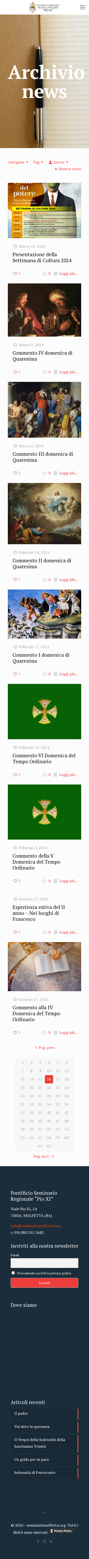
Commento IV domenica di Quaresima (43, 355)
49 (22, 1129)
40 (49, 1112)
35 (58, 1104)
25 (22, 1095)
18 (66, 1079)
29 (58, 1095)
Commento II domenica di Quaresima (42, 563)
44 (31, 1120)
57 (40, 1137)
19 (22, 1087)
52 (49, 1129)
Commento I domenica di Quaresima (41, 657)
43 (22, 1120)
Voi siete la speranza (31, 1426)
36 (66, 1104)
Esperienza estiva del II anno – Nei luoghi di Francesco (39, 913)
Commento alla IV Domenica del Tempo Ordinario (36, 1013)
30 (66, 1095)
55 (22, 1137)
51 (40, 1129)
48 (66, 1120)
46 (49, 1120)
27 (40, 1095)
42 (66, 1112)
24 (66, 1087)
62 (49, 1146)
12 (66, 1070)
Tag (36, 162)
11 (58, 1070)
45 (40, 1120)
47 (58, 1120)
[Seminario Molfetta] (44, 7)
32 (31, 1104)
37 (22, 1112)
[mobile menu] (83, 7)
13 (22, 1079)
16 (49, 1079)
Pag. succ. (41, 1156)
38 (31, 1112)
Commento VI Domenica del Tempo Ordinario (44, 758)
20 (31, 1087)
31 (22, 1104)
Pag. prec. (47, 1047)
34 (49, 1104)
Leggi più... (68, 273)
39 (40, 1112)
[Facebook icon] (38, 1541)
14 (31, 1079)
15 (40, 1079)
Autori (58, 162)
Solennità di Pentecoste (34, 1472)
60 (66, 1137)
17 (58, 1079)
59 (58, 1137)
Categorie (16, 162)
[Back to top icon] (45, 1513)
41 (58, 1112)
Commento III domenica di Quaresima (43, 457)
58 (49, 1137)
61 (40, 1146)
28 (49, 1095)
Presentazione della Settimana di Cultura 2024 (42, 257)
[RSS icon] (50, 1541)
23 (58, 1087)
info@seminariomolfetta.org (36, 1225)
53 (58, 1129)
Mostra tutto (70, 168)
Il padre (21, 1413)
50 (31, 1129)
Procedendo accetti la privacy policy (43, 1273)
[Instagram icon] (44, 1541)
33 (40, 1104)
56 (31, 1137)
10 (49, 1070)
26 (31, 1095)
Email (15, 1255)
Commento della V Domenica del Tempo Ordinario (36, 861)
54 (66, 1129)
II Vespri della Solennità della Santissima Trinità (39, 1443)
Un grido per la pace (31, 1459)
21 (40, 1087)
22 (49, 1087)
